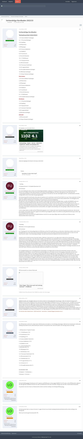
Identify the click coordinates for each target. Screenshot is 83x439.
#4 (80, 181)
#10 (80, 406)
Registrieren (74, 1)
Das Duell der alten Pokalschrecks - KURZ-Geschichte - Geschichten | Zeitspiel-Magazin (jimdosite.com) (40, 311)
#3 (80, 158)
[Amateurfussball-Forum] (41, 9)
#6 (80, 267)
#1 (80, 29)
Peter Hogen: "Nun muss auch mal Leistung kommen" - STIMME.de (31, 286)
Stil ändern (79, 433)
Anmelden (68, 1)
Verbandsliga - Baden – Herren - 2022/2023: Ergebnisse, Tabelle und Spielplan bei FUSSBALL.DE (31, 143)
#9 (80, 380)
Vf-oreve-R (9, 22)
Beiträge (5, 45)
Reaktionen (6, 44)
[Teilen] (81, 25)
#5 (80, 221)
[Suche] (80, 1)
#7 (80, 298)
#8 (80, 321)
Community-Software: (41, 437)
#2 (80, 125)
